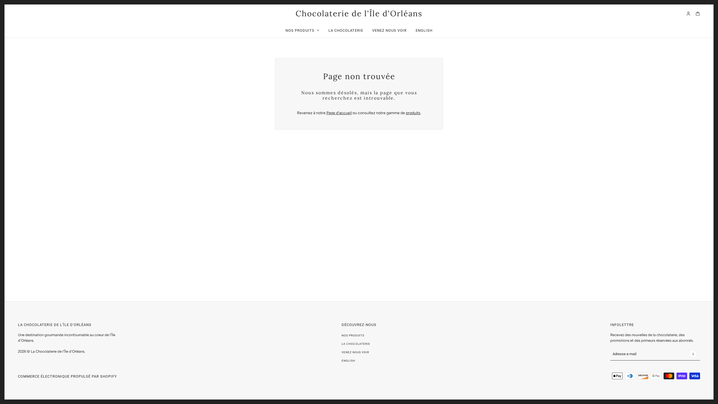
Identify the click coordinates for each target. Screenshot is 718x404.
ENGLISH (348, 360)
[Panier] (697, 13)
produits (413, 113)
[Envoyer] (693, 354)
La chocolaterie (356, 343)
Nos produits (353, 335)
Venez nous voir (355, 352)
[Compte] (688, 13)
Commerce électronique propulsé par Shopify (67, 376)
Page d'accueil (339, 113)
